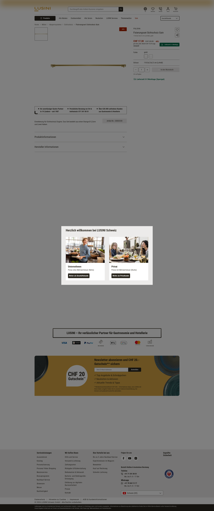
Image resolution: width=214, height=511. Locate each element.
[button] (85, 258)
